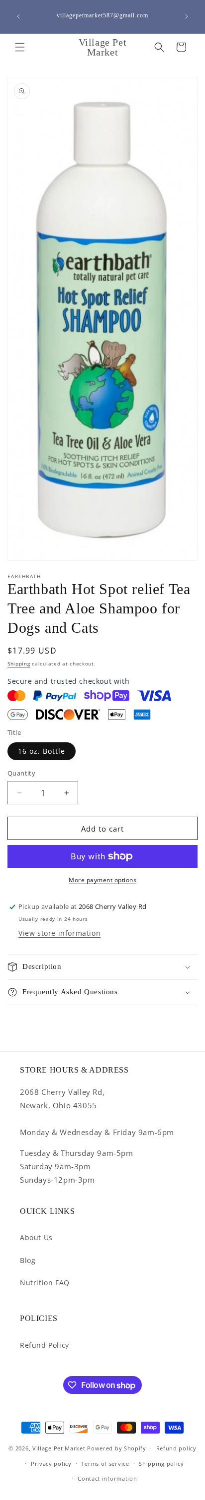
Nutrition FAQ (45, 1282)
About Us (36, 1237)
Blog (27, 1260)
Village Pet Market (59, 1448)
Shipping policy (161, 1463)
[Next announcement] (187, 16)
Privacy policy (51, 1463)
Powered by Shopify (116, 1448)
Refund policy (176, 1448)
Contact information (107, 1478)
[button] (20, 47)
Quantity (21, 773)
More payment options (102, 880)
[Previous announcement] (18, 16)
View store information (59, 933)
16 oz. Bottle (41, 751)
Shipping (18, 663)
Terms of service (105, 1463)
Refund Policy (44, 1345)
